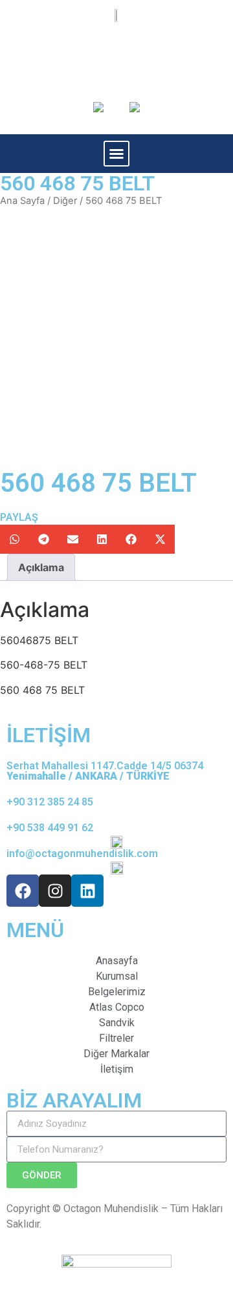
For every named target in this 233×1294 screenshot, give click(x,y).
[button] (116, 154)
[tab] (41, 567)
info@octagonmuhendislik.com (82, 853)
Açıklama (41, 567)
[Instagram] (55, 890)
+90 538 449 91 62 (49, 828)
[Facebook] (22, 890)
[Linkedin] (87, 890)
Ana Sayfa (22, 201)
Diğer (65, 201)
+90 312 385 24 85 (49, 802)
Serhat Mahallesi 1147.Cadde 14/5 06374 (104, 771)
